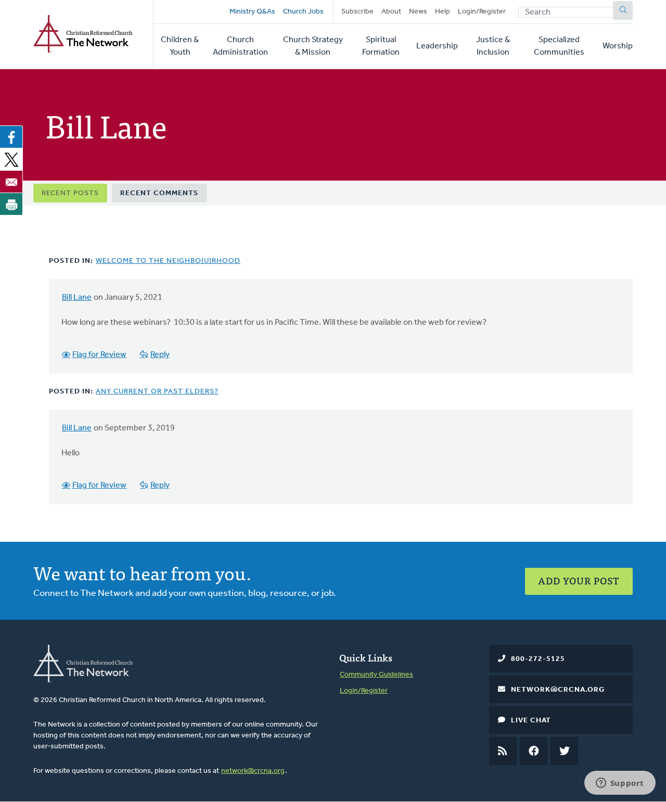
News (418, 12)
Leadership (437, 46)
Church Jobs (303, 12)
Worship (618, 46)
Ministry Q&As (252, 12)
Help (442, 12)
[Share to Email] (11, 181)
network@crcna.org (253, 771)
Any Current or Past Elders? (157, 392)
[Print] (11, 204)
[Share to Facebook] (11, 136)
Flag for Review (99, 355)
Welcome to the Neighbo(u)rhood (168, 261)
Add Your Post (579, 580)
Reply (160, 355)
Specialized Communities (559, 46)
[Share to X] (11, 159)
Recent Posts (70, 193)
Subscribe (357, 12)
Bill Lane (77, 298)
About (391, 12)
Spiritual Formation (381, 46)
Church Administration (240, 46)
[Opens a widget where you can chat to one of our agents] (620, 784)
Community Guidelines (376, 675)
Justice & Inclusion (493, 46)
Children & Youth (180, 46)
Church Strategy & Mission (313, 46)
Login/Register (482, 12)
